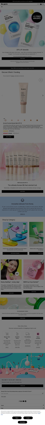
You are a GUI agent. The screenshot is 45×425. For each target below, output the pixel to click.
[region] (22, 417)
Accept (28, 417)
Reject (17, 417)
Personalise (22, 422)
